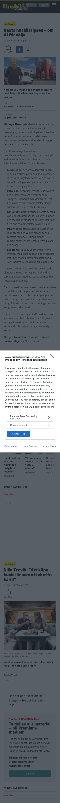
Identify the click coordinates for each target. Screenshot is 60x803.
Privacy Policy (49, 446)
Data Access (30, 446)
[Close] (53, 357)
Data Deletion (11, 446)
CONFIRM (18, 434)
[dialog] (30, 401)
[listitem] (30, 417)
